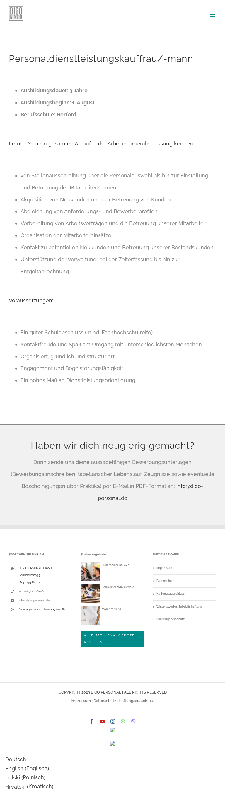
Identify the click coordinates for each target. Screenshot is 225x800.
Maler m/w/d (111, 609)
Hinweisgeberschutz (170, 619)
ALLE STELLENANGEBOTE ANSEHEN (109, 638)
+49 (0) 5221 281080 (32, 591)
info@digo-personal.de (34, 600)
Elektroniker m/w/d (115, 565)
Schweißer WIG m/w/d (118, 587)
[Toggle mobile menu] (213, 16)
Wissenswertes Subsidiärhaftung (179, 606)
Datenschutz (165, 580)
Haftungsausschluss (170, 593)
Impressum (164, 568)
